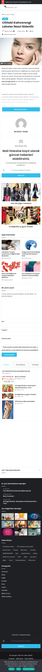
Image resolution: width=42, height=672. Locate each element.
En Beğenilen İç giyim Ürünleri (25, 394)
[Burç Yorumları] (7, 379)
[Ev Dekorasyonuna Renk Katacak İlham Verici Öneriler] (34, 532)
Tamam (11, 669)
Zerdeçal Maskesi (20, 560)
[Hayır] (39, 666)
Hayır (18, 669)
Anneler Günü (6, 550)
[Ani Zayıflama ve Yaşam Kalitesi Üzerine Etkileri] (31, 266)
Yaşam (4, 587)
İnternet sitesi (6, 338)
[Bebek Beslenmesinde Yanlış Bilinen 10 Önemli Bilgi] (34, 524)
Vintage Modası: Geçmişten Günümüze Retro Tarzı (25, 387)
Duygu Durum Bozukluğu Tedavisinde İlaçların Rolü (31, 254)
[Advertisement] (21, 443)
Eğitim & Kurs (6, 593)
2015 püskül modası (8, 546)
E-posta (5, 330)
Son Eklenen (20, 365)
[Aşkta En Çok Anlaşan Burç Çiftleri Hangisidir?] (8, 532)
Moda (25, 557)
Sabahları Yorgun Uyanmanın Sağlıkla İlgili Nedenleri (11, 254)
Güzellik (4, 581)
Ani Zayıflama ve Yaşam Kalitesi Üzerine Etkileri (31, 275)
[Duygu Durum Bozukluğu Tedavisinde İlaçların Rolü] (31, 245)
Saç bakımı (33, 557)
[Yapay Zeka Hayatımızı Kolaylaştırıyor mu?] (34, 516)
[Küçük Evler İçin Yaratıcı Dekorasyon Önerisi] (8, 516)
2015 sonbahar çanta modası (25, 546)
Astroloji (15, 550)
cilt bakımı (33, 550)
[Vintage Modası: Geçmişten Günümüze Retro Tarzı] (7, 388)
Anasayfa (6, 14)
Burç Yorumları (20, 377)
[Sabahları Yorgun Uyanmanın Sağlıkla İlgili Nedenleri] (11, 245)
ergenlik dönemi (25, 553)
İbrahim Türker (9, 31)
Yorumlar (35, 365)
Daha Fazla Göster (20, 109)
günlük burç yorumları (9, 557)
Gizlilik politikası (7, 596)
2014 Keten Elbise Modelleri (25, 401)
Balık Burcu (24, 550)
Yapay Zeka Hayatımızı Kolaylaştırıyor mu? (18, 2)
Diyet (3, 584)
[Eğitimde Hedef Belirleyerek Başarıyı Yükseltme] (21, 524)
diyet (16, 553)
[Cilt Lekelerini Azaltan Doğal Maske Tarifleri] (21, 516)
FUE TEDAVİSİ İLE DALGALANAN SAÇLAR (16, 371)
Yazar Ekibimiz (28, 658)
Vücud (11, 560)
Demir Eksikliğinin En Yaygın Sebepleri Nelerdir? (9, 275)
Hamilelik (4, 590)
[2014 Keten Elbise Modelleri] (7, 409)
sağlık (4, 560)
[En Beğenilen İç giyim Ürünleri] (7, 396)
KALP (19, 557)
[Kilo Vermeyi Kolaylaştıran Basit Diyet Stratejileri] (8, 524)
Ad (3, 321)
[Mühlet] (10, 7)
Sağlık (12, 14)
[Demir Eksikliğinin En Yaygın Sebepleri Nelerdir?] (11, 266)
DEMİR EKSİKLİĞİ (8, 553)
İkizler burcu (31, 560)
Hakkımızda (19, 658)
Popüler (6, 365)
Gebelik (35, 553)
